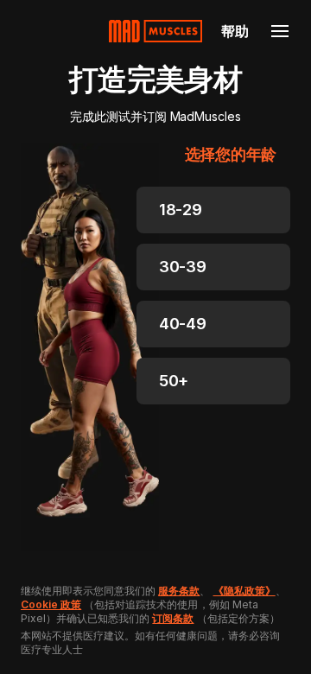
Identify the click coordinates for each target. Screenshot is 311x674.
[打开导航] (280, 31)
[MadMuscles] (155, 31)
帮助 (235, 31)
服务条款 (179, 590)
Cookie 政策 (51, 604)
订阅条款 (173, 618)
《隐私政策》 (244, 590)
